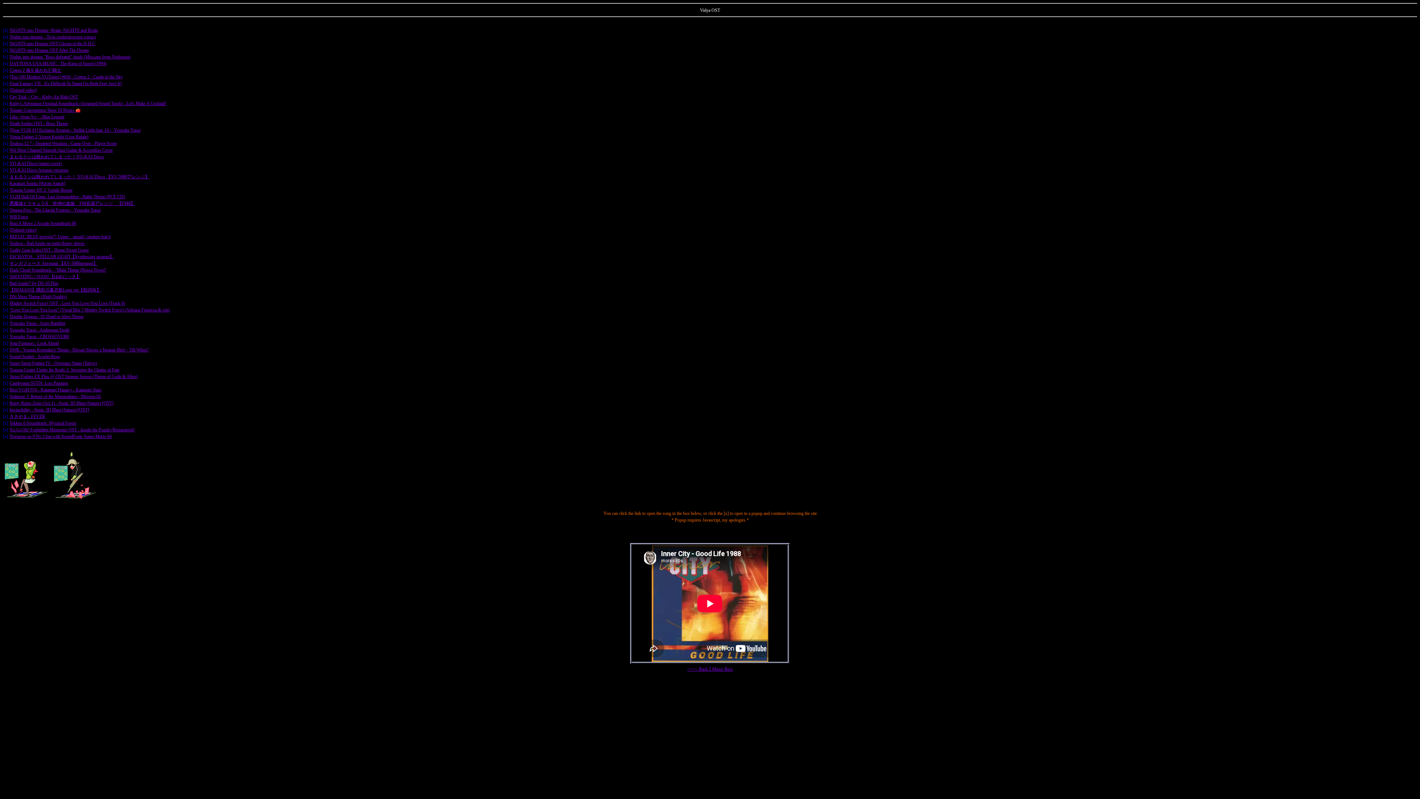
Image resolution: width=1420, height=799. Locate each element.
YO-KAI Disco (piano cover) (36, 163)
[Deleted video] (23, 90)
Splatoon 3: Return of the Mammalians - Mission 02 (55, 396)
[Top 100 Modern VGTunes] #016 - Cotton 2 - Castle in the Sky (66, 77)
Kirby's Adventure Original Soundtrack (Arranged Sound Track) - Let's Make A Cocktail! (88, 103)
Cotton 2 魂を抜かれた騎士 (35, 70)
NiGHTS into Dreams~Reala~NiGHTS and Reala (54, 30)
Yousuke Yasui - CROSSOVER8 (39, 336)
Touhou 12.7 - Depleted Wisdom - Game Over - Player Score (63, 143)
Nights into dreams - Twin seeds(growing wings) (53, 37)
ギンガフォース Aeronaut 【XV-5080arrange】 (54, 263)
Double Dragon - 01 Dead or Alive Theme (47, 316)
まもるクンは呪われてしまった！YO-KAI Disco (57, 157)
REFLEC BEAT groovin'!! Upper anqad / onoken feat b (60, 237)
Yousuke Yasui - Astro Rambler (37, 323)
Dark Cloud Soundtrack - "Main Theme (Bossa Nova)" (58, 270)
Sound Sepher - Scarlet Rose (35, 356)
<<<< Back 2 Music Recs (710, 669)
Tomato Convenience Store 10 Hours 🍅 (45, 110)
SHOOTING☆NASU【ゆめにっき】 (45, 276)
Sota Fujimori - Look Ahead (34, 343)
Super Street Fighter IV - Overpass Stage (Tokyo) (53, 363)
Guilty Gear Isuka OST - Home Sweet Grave (49, 250)
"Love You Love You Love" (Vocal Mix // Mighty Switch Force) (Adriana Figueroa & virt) (90, 310)
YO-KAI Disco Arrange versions (39, 170)
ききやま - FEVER (27, 416)
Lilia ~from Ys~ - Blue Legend (37, 117)
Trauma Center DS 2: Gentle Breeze (41, 190)
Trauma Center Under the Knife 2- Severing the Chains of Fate (64, 370)
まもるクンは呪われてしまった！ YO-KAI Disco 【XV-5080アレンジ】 (79, 177)
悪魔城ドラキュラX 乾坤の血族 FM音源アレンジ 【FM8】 (72, 203)
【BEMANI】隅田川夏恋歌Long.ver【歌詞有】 (55, 290)
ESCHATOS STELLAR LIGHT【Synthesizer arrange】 (62, 256)
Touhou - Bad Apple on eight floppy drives (47, 243)
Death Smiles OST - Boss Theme (39, 123)
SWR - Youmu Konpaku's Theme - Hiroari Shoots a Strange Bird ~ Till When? (79, 350)
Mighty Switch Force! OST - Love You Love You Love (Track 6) (67, 303)
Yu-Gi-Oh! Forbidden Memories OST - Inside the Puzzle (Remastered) (72, 430)
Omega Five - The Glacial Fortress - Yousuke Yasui (55, 210)
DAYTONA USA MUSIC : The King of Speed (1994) (58, 63)
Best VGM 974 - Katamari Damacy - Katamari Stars (56, 390)
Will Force (19, 217)
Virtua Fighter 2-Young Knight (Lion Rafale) (49, 137)
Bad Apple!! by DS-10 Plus (34, 283)
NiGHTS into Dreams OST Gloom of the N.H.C (52, 43)
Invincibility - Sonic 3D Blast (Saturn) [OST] (49, 410)
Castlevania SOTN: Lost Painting (39, 383)
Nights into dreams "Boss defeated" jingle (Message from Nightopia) (70, 57)
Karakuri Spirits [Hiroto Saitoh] (37, 183)
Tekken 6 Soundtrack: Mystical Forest (43, 423)
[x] (5, 30)
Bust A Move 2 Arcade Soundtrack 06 (43, 223)
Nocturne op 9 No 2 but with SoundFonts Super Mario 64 (61, 436)
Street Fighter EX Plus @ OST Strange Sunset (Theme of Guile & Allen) (74, 376)
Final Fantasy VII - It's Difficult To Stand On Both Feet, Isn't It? (66, 83)
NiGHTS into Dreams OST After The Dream (49, 50)
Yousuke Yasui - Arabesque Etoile (40, 330)
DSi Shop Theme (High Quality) (38, 296)
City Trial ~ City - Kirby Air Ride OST (44, 97)
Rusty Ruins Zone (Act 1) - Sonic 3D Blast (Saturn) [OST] (62, 403)
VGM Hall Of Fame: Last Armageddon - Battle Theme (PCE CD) (67, 197)
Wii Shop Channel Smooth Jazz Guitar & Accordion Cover (61, 150)
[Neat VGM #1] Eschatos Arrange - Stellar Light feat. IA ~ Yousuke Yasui (75, 130)
